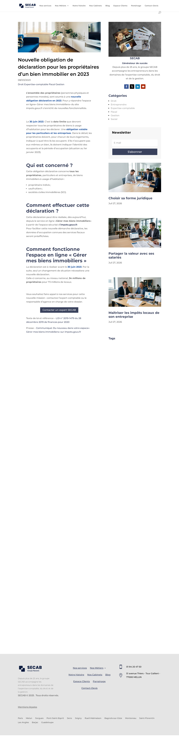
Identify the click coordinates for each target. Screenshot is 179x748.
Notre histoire (79, 6)
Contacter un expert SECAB (59, 310)
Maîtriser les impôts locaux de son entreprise (134, 315)
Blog (107, 6)
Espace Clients (120, 6)
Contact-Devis (151, 6)
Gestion (60, 84)
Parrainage (136, 6)
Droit (21, 84)
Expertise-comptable (36, 84)
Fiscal (52, 84)
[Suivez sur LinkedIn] (137, 86)
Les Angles (23, 722)
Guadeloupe (47, 722)
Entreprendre (119, 104)
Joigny (78, 718)
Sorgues (39, 718)
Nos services (45, 6)
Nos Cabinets (95, 6)
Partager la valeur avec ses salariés (131, 255)
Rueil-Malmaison (93, 718)
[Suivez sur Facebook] (126, 86)
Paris (20, 718)
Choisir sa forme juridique (130, 198)
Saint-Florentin (147, 718)
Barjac (35, 722)
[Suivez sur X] (132, 86)
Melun (29, 718)
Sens (69, 718)
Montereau (130, 718)
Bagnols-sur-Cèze (113, 718)
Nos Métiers (60, 6)
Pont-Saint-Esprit (55, 718)
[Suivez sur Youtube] (143, 86)
